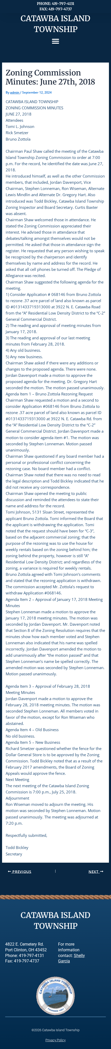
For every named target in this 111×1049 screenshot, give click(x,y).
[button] (55, 41)
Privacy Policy (55, 1040)
